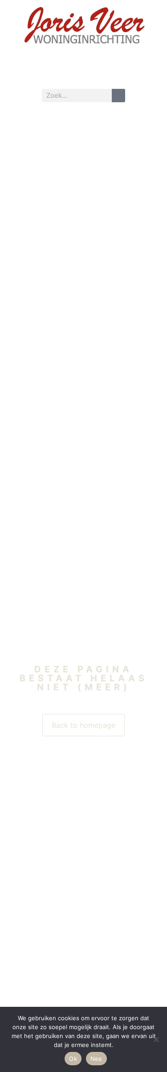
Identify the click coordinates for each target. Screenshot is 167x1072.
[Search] (118, 95)
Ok (73, 1058)
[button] (83, 71)
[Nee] (155, 1039)
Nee (96, 1058)
